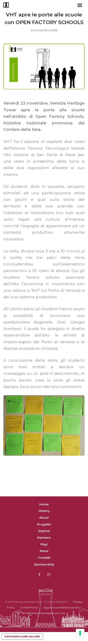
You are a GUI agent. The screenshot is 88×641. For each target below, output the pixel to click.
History (44, 511)
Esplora (44, 531)
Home (44, 504)
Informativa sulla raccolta (22, 636)
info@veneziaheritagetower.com (44, 613)
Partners (44, 537)
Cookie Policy (29, 607)
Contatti (44, 557)
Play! (44, 544)
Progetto (44, 524)
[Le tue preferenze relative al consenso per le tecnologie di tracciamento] (80, 633)
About (44, 517)
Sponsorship (44, 564)
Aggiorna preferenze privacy (62, 607)
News (44, 551)
